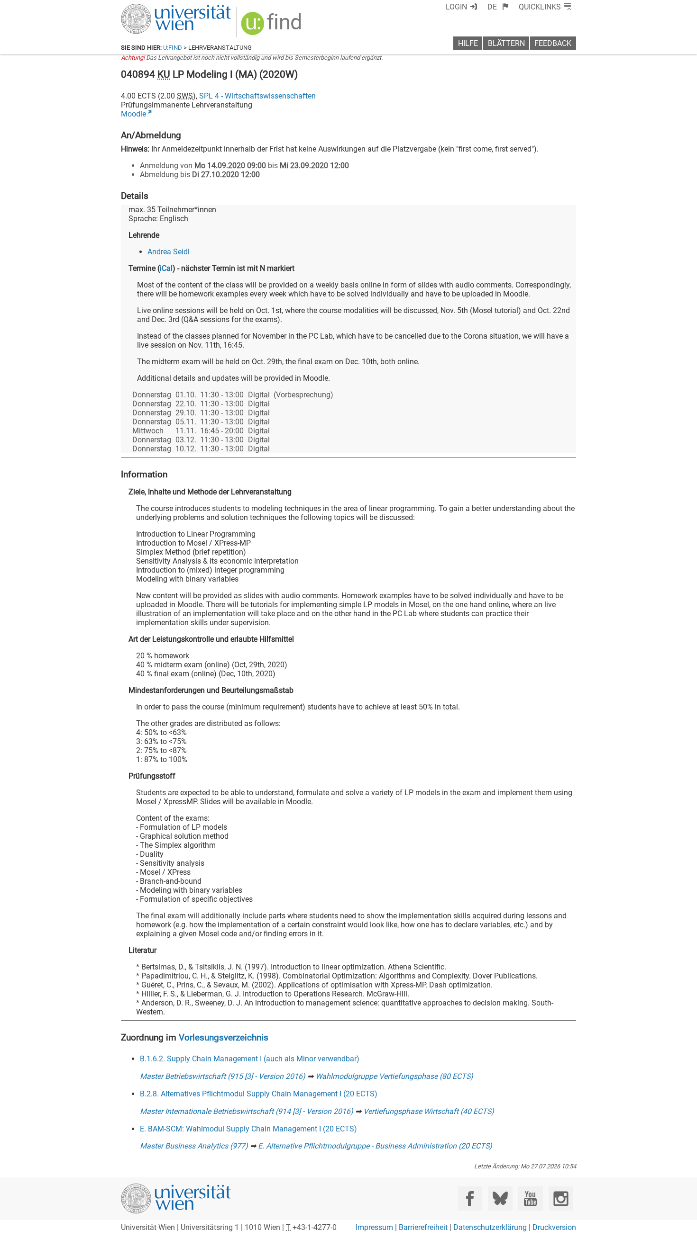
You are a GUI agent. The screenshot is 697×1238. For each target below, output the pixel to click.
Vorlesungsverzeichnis (223, 1037)
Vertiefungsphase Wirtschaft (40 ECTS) (428, 1111)
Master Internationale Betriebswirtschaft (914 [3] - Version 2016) (246, 1111)
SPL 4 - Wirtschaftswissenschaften (257, 95)
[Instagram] (561, 1198)
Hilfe (468, 43)
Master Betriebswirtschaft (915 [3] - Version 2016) (222, 1076)
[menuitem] (498, 7)
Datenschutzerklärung (490, 1227)
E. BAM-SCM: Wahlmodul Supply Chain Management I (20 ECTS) (248, 1128)
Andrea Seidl (168, 251)
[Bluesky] (500, 1198)
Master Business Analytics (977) (194, 1145)
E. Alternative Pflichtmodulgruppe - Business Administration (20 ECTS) (375, 1145)
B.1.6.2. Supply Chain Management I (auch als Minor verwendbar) (249, 1058)
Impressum (374, 1227)
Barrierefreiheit (423, 1227)
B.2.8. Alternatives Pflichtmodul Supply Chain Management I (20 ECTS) (258, 1093)
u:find (172, 47)
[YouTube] (530, 1198)
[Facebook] (470, 1198)
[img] (272, 26)
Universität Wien (153, 8)
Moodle (133, 113)
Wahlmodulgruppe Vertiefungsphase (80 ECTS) (394, 1076)
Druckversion (554, 1227)
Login (456, 6)
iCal (166, 268)
